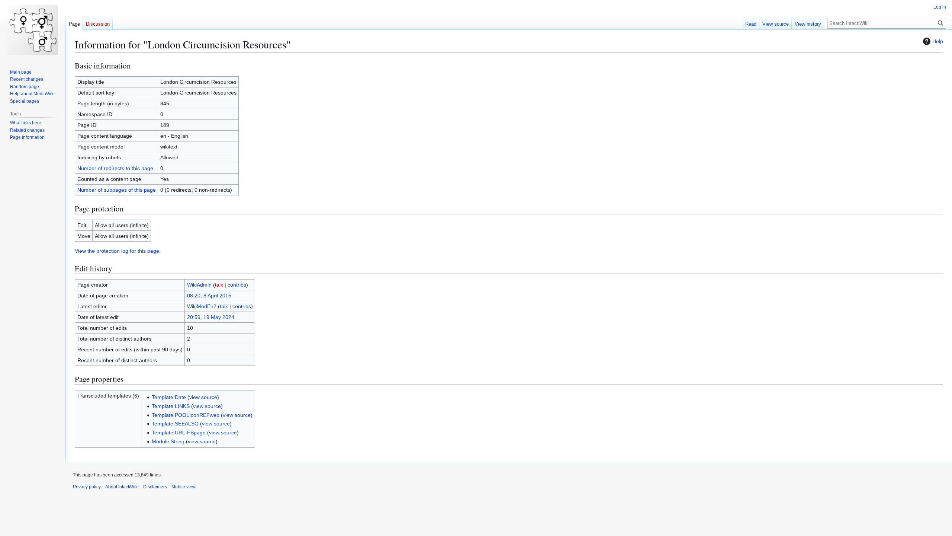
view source (203, 397)
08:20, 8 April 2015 (209, 296)
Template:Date (169, 397)
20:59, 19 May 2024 (210, 317)
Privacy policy (87, 486)
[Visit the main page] (32, 30)
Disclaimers (155, 486)
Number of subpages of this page (116, 190)
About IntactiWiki (122, 486)
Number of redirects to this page (115, 168)
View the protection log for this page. (118, 251)
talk (219, 285)
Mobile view (183, 486)
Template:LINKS (171, 406)
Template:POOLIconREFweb (185, 415)
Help (937, 41)
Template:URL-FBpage (179, 433)
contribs (237, 285)
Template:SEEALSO (175, 424)
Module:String (168, 441)
